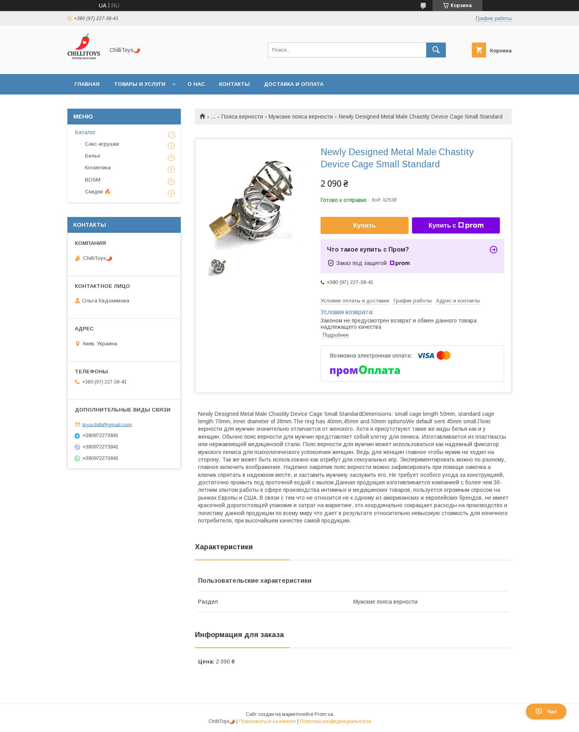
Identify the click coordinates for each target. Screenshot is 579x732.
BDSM (92, 180)
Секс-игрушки (102, 144)
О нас (196, 84)
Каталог (85, 132)
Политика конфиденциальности (335, 721)
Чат (552, 711)
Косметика (98, 167)
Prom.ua (324, 714)
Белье (92, 156)
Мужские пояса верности (301, 116)
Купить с (442, 225)
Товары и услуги (139, 84)
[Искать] (436, 50)
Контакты (234, 84)
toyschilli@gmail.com (107, 424)
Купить (364, 225)
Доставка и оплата (293, 84)
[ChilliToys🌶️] (83, 64)
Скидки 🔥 (98, 192)
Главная (87, 84)
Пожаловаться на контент (267, 721)
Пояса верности (242, 116)
